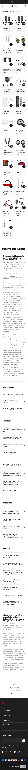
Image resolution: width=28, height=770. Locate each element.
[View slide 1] (11, 707)
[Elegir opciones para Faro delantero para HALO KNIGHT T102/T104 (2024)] (11, 85)
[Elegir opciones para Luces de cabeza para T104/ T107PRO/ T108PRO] (24, 44)
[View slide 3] (14, 707)
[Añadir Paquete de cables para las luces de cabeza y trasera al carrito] (24, 85)
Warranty (18, 703)
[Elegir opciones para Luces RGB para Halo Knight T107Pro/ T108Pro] (11, 44)
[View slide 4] (16, 707)
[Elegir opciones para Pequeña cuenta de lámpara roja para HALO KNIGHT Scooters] (11, 207)
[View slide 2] (12, 707)
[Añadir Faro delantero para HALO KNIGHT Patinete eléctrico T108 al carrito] (24, 125)
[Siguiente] (26, 2)
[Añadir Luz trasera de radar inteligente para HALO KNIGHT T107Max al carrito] (24, 166)
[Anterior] (2, 2)
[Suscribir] (22, 754)
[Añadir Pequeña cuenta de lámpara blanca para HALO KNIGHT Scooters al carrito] (24, 64)
